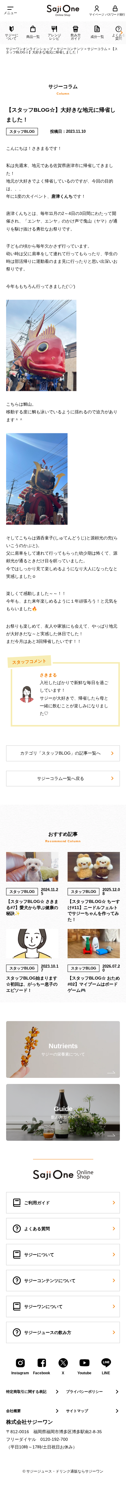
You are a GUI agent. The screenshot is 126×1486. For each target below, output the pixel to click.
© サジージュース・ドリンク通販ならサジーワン (63, 1471)
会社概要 (13, 1411)
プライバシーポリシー (84, 1392)
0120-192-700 (54, 1439)
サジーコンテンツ (70, 49)
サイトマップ (77, 1411)
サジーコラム (97, 49)
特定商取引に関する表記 (26, 1392)
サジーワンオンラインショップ (29, 49)
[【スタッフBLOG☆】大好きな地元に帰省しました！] (63, 10)
